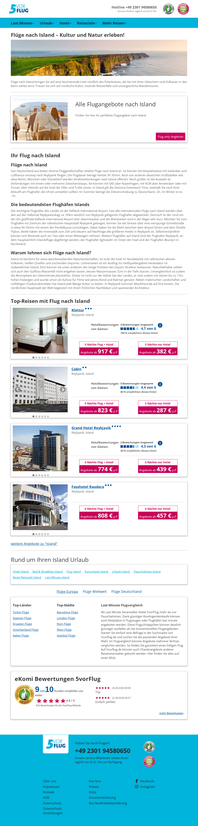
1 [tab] (33, 358)
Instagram (147, 787)
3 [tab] (39, 358)
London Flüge (66, 618)
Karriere (95, 781)
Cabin (76, 369)
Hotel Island (21, 571)
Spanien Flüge (22, 618)
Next (63, 330)
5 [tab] (45, 358)
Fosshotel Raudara (88, 486)
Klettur (78, 310)
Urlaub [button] (46, 23)
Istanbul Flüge (66, 635)
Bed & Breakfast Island (47, 571)
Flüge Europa (67, 591)
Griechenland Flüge (25, 630)
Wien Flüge (64, 630)
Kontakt (48, 792)
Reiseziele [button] (86, 23)
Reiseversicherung (102, 797)
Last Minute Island (57, 577)
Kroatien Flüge (22, 624)
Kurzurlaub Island (96, 571)
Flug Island (74, 571)
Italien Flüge (21, 635)
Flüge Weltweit (95, 591)
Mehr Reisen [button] (113, 23)
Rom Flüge (64, 624)
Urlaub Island (121, 571)
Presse (94, 787)
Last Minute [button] (21, 23)
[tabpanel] (40, 330)
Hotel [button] (64, 23)
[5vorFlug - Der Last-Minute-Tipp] (18, 9)
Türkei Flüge (21, 612)
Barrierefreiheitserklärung (103, 803)
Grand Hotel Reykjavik (91, 427)
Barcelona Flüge (67, 612)
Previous (17, 330)
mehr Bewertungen (171, 713)
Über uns (49, 781)
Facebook (147, 781)
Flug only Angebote (170, 136)
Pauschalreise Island (147, 571)
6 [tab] (48, 358)
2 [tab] (36, 358)
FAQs (92, 792)
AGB (46, 797)
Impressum (51, 787)
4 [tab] (42, 358)
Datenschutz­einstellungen (53, 810)
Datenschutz (52, 803)
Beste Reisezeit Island (27, 577)
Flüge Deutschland (126, 591)
